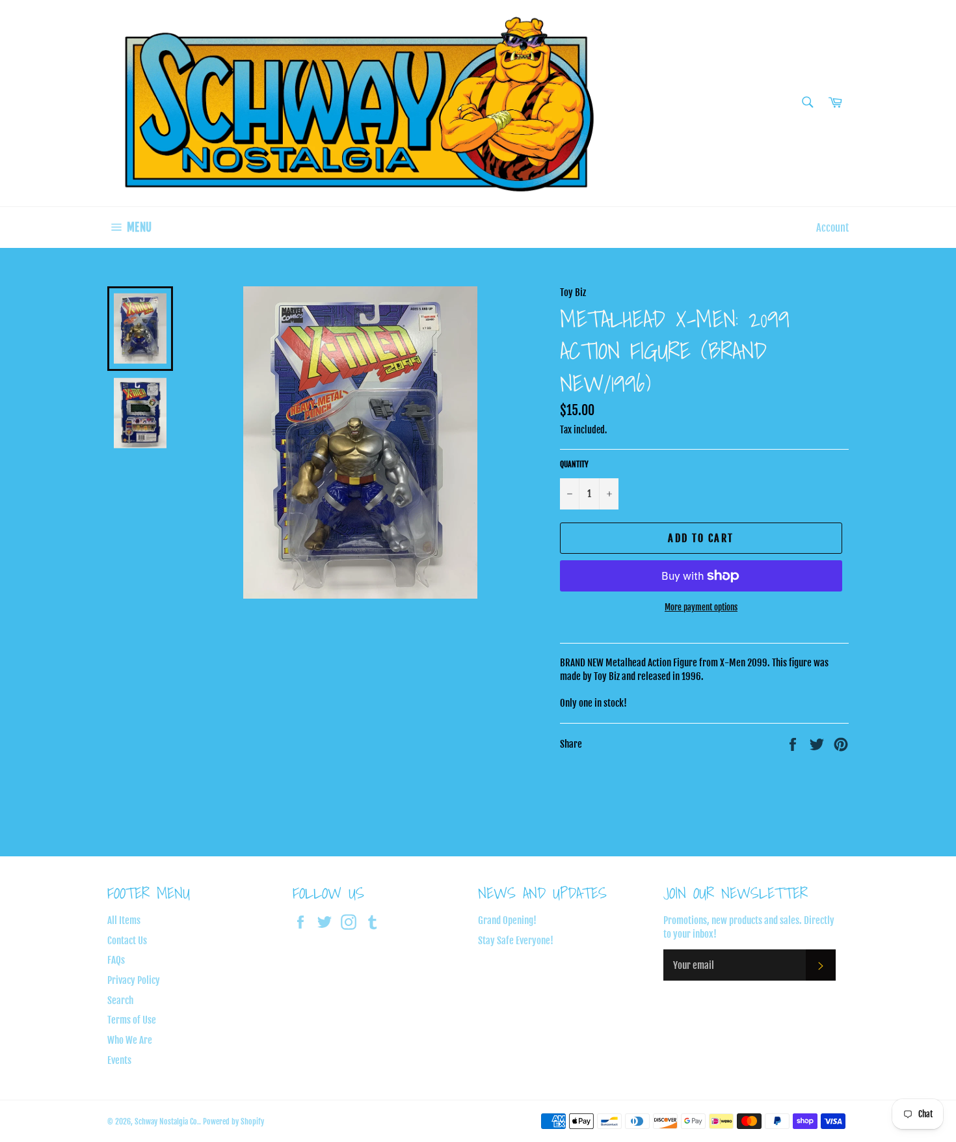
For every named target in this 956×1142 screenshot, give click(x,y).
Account (832, 227)
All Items (123, 920)
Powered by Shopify (233, 1121)
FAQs (116, 960)
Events (119, 1060)
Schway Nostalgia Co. (167, 1121)
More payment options (701, 607)
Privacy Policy (133, 980)
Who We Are (129, 1040)
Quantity (574, 464)
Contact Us (127, 940)
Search (120, 1000)
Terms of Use (131, 1020)
